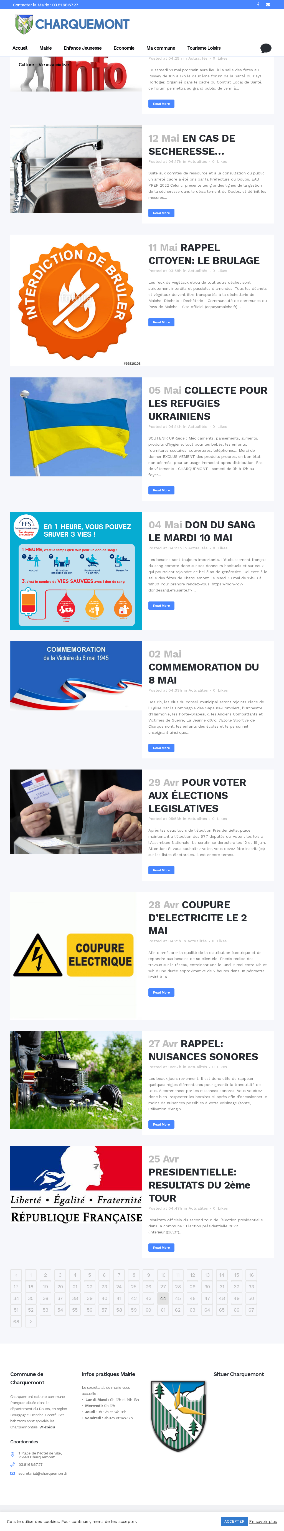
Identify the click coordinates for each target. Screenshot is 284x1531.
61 (163, 1310)
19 (45, 1286)
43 (148, 1298)
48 (222, 1298)
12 (192, 1275)
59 (134, 1310)
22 (89, 1286)
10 (163, 1275)
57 (104, 1310)
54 (60, 1310)
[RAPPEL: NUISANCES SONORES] (76, 1080)
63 (192, 1310)
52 (31, 1310)
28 (178, 1286)
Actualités (197, 161)
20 (60, 1286)
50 (251, 1298)
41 (118, 1298)
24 (119, 1286)
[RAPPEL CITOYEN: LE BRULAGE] (76, 300)
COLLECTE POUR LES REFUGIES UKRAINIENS (207, 403)
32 (236, 1286)
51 (16, 1310)
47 (207, 1298)
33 (251, 1286)
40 (104, 1298)
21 (75, 1286)
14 (221, 1275)
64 (207, 1310)
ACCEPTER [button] (234, 1521)
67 (251, 1310)
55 (75, 1310)
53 (45, 1310)
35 (31, 1298)
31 (222, 1286)
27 (163, 1286)
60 (148, 1310)
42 (134, 1298)
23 (104, 1286)
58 (119, 1310)
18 (30, 1286)
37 (60, 1298)
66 (236, 1310)
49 (237, 1298)
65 (222, 1310)
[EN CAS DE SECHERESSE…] (76, 169)
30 (207, 1286)
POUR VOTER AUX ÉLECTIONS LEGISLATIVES (197, 795)
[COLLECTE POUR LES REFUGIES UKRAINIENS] (76, 426)
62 (178, 1310)
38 (75, 1298)
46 (193, 1298)
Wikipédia (47, 1427)
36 (45, 1298)
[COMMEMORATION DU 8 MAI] (76, 675)
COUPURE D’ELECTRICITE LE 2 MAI (197, 918)
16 (251, 1275)
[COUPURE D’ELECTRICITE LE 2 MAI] (76, 955)
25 (133, 1286)
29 (193, 1286)
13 (207, 1275)
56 (89, 1310)
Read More (161, 104)
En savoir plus (263, 1521)
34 (16, 1298)
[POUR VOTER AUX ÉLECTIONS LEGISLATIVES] (76, 812)
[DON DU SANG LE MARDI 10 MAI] (76, 571)
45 (178, 1298)
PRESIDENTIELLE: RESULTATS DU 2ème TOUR (199, 1185)
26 (148, 1286)
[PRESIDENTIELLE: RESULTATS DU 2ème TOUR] (76, 1185)
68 (16, 1321)
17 (16, 1286)
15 (236, 1275)
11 (178, 1275)
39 (90, 1298)
